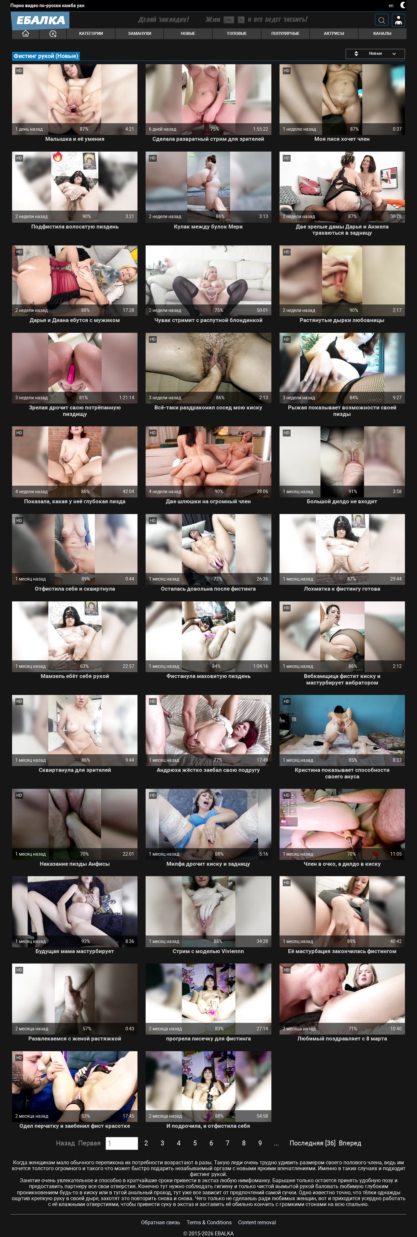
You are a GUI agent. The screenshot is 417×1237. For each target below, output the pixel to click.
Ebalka (224, 1233)
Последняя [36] (313, 1143)
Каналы (382, 33)
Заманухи (139, 33)
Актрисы (334, 33)
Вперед (350, 1143)
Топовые (237, 33)
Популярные (285, 33)
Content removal (257, 1222)
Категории (91, 33)
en (391, 5)
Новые (188, 33)
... (276, 1143)
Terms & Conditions (209, 1222)
